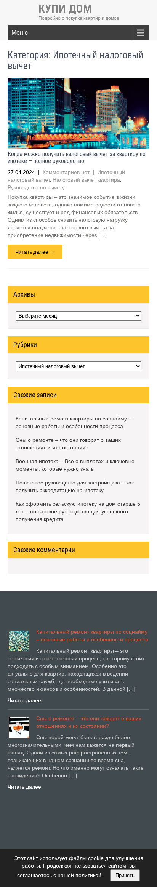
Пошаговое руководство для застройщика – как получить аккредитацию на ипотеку (75, 486)
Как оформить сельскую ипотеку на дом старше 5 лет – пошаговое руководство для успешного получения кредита (78, 511)
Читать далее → (35, 251)
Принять (125, 875)
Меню (19, 32)
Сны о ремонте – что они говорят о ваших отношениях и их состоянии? (68, 444)
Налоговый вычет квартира (86, 180)
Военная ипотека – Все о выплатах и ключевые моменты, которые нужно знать (75, 465)
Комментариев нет (66, 172)
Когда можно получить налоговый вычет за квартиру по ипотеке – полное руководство (77, 157)
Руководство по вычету (36, 187)
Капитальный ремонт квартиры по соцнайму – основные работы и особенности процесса (73, 422)
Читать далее (24, 700)
